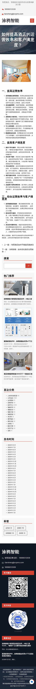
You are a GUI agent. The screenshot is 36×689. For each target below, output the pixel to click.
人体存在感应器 (12, 395)
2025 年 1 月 (11, 484)
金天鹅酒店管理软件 (12, 672)
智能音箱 (10, 414)
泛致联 (20, 528)
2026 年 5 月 (12, 452)
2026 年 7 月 (12, 447)
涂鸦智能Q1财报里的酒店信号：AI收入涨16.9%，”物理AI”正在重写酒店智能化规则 (16, 645)
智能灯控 (10, 409)
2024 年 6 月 (12, 501)
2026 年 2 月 (12, 459)
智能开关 (10, 407)
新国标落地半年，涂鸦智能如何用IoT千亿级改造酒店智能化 (17, 655)
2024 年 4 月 (12, 505)
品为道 (9, 528)
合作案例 (10, 400)
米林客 (22, 533)
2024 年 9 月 (12, 494)
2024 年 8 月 (12, 496)
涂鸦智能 (10, 20)
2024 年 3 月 (12, 508)
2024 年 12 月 (12, 487)
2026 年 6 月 (12, 449)
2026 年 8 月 (12, 445)
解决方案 (10, 426)
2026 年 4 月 (12, 454)
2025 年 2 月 (12, 482)
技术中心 (10, 405)
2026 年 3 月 (12, 456)
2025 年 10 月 (12, 466)
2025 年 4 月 (12, 477)
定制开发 (10, 402)
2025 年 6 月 (12, 473)
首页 (9, 430)
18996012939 (10, 567)
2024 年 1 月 (11, 512)
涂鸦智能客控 (7, 669)
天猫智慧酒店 (23, 674)
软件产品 (10, 428)
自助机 (10, 423)
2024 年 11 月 (12, 489)
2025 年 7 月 (12, 470)
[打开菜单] (32, 21)
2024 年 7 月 (12, 498)
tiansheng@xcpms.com (13, 14)
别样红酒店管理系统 (26, 672)
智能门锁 (10, 412)
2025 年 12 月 (12, 461)
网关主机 (10, 421)
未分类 (10, 416)
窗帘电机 (10, 419)
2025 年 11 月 (12, 463)
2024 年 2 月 (12, 510)
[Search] (28, 265)
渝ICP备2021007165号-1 (18, 686)
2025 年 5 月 (12, 475)
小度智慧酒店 (13, 674)
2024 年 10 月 (12, 491)
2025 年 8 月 (12, 468)
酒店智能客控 (17, 669)
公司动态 (10, 398)
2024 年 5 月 (12, 503)
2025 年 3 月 (12, 480)
